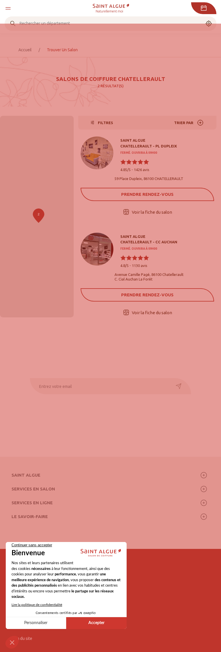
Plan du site (22, 638)
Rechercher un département (45, 23)
